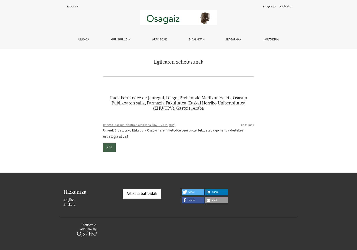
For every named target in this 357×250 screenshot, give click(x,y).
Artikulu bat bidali (142, 193)
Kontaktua (271, 39)
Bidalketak (196, 39)
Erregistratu (269, 6)
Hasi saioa (286, 6)
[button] (193, 192)
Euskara (74, 6)
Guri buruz (119, 39)
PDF (109, 147)
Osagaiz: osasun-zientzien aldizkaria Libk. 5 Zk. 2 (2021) (139, 125)
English (69, 200)
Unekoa (83, 39)
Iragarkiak (233, 39)
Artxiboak (159, 39)
